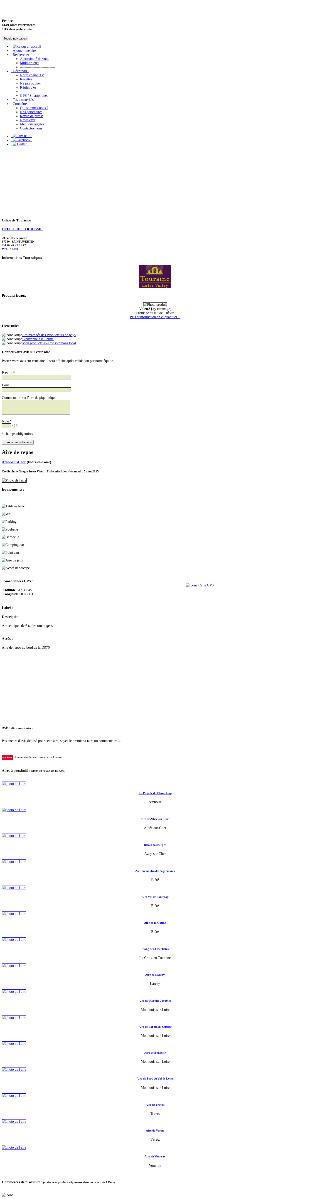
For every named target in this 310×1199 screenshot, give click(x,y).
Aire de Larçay (155, 974)
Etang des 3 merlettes (155, 949)
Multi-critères (29, 63)
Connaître (20, 104)
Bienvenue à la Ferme (38, 339)
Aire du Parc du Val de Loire (155, 1078)
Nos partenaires (31, 112)
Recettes (26, 79)
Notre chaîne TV (32, 75)
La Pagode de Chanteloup (155, 793)
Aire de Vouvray (155, 1156)
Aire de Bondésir (155, 1052)
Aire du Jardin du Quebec (155, 1026)
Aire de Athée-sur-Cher (155, 819)
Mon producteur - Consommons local (49, 343)
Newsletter (27, 120)
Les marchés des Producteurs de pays (49, 335)
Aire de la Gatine (155, 922)
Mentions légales (32, 124)
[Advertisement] (155, 181)
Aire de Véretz (155, 1130)
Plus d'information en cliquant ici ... (155, 317)
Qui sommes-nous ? (34, 108)
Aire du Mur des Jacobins (155, 1000)
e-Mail (14, 249)
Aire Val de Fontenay (155, 897)
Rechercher (21, 55)
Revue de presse (31, 116)
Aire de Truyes (155, 1104)
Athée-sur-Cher (14, 462)
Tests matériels (23, 100)
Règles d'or (28, 87)
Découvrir (20, 71)
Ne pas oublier (30, 83)
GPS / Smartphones (34, 95)
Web (4, 249)
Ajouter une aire (24, 50)
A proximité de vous (34, 59)
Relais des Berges (155, 844)
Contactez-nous (31, 128)
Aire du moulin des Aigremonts (155, 871)
